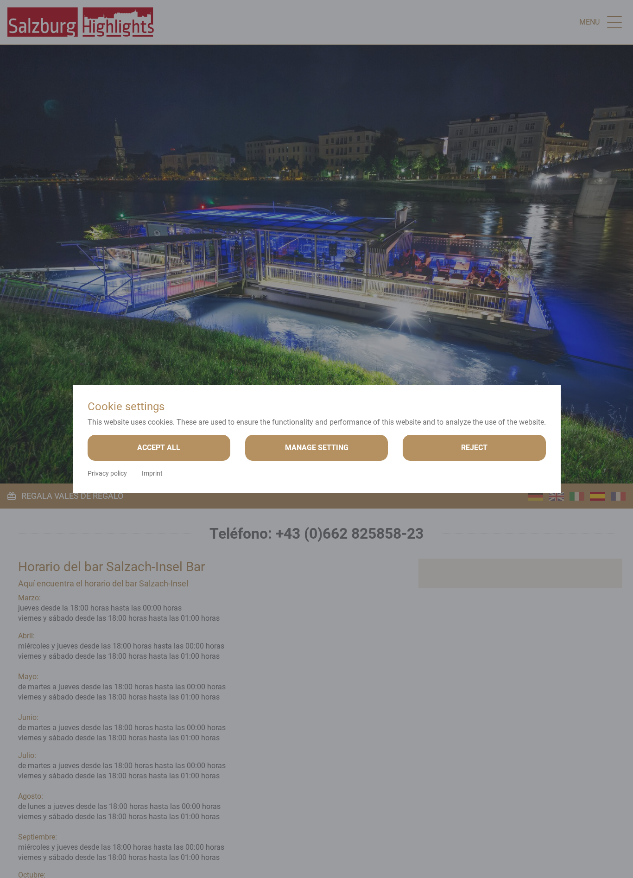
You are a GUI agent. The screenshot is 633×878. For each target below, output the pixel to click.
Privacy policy (107, 473)
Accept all (158, 447)
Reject (474, 447)
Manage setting (316, 447)
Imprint (152, 473)
